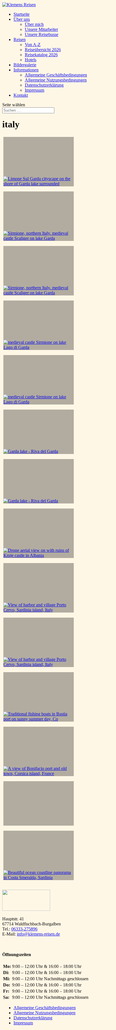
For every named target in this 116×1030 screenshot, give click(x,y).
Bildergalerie (25, 64)
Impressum (34, 90)
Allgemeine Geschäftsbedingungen (56, 75)
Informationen (26, 69)
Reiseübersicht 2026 (43, 49)
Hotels (30, 59)
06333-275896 (24, 929)
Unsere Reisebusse (41, 34)
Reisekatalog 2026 (41, 54)
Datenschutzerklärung (44, 85)
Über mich (34, 24)
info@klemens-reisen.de (38, 934)
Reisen (20, 39)
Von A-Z (33, 44)
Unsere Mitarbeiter (41, 29)
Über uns (22, 19)
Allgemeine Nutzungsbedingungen (56, 80)
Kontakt (21, 95)
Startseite (22, 14)
